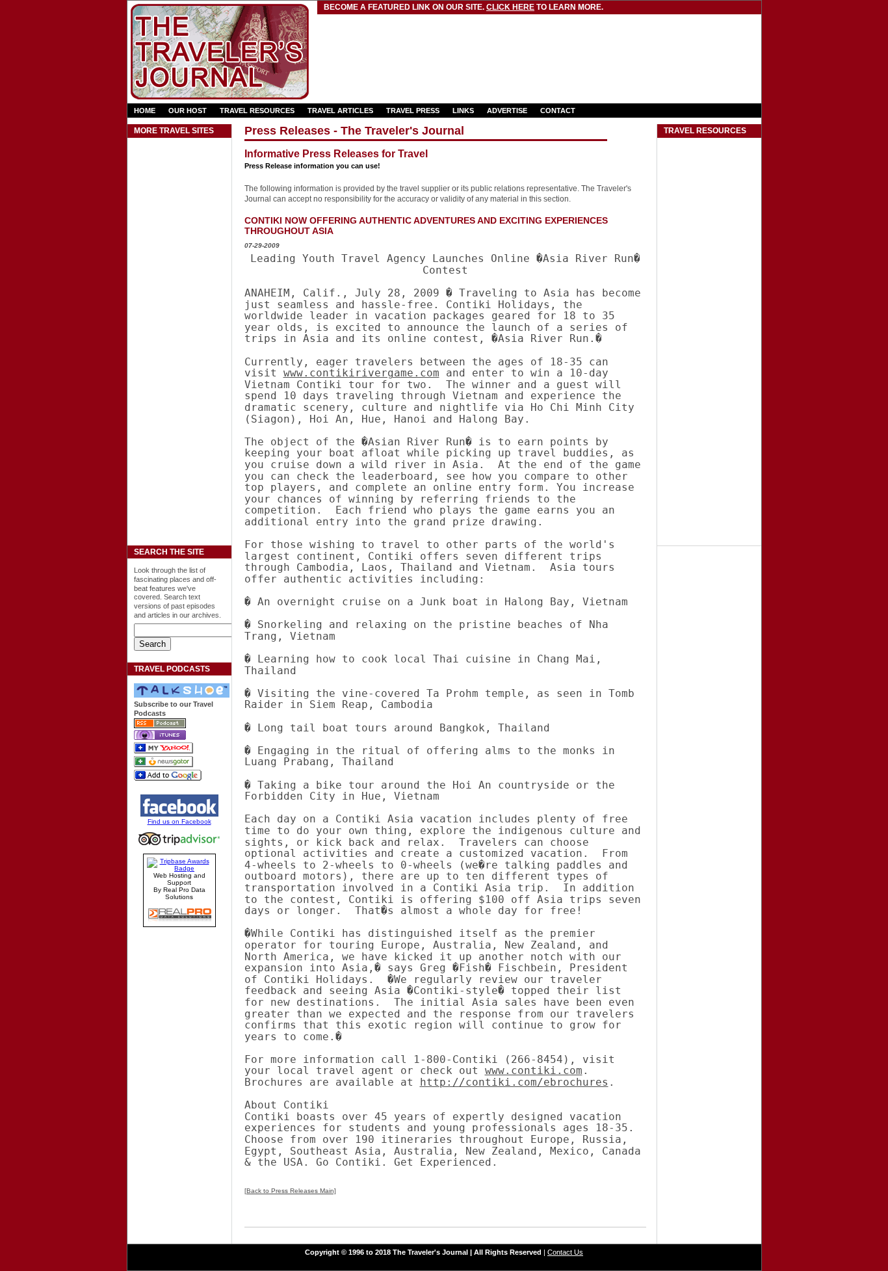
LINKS (463, 110)
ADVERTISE (507, 110)
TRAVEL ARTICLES (340, 110)
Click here (510, 7)
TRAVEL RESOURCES (257, 110)
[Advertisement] (471, 42)
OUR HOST (187, 110)
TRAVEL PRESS (412, 110)
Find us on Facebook (179, 821)
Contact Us (565, 1252)
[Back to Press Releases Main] (290, 1190)
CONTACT (557, 110)
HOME (144, 110)
